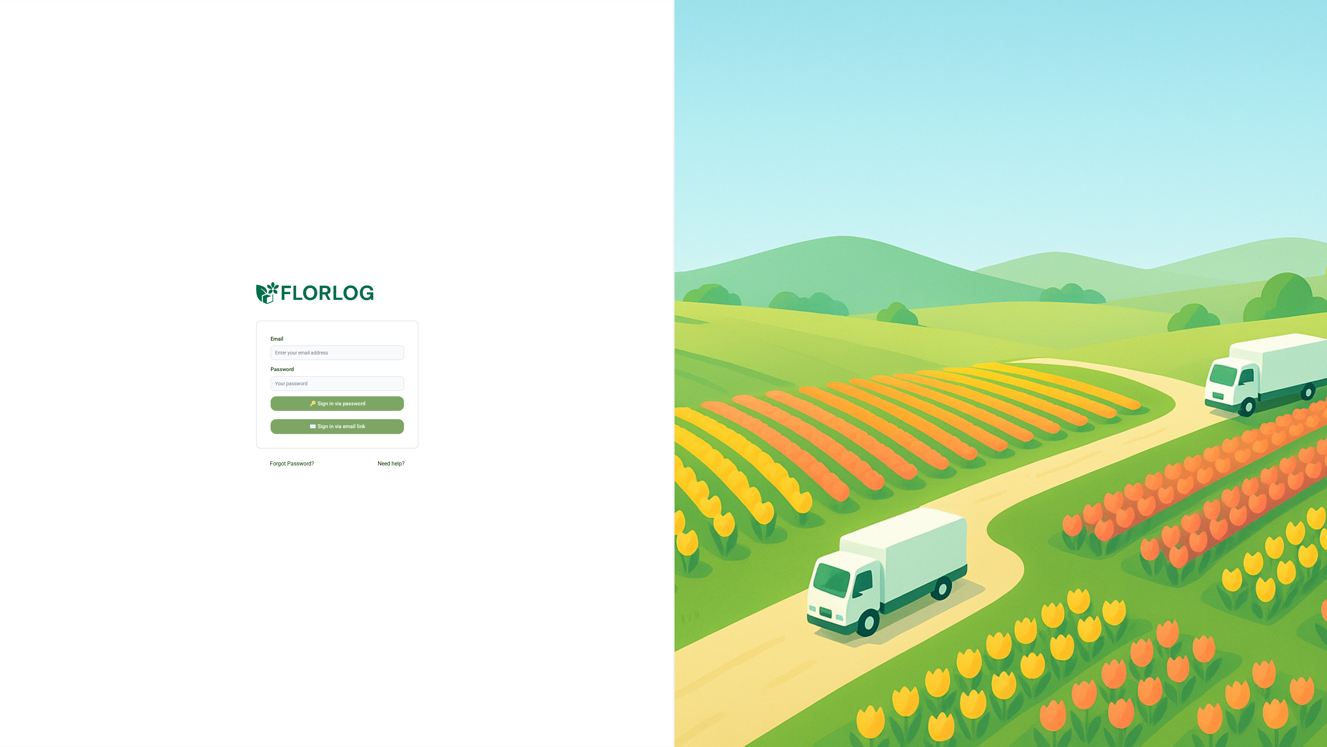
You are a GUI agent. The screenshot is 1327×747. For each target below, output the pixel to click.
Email (277, 339)
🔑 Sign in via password (337, 403)
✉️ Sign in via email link (337, 426)
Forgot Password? (292, 463)
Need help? (391, 463)
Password (282, 369)
